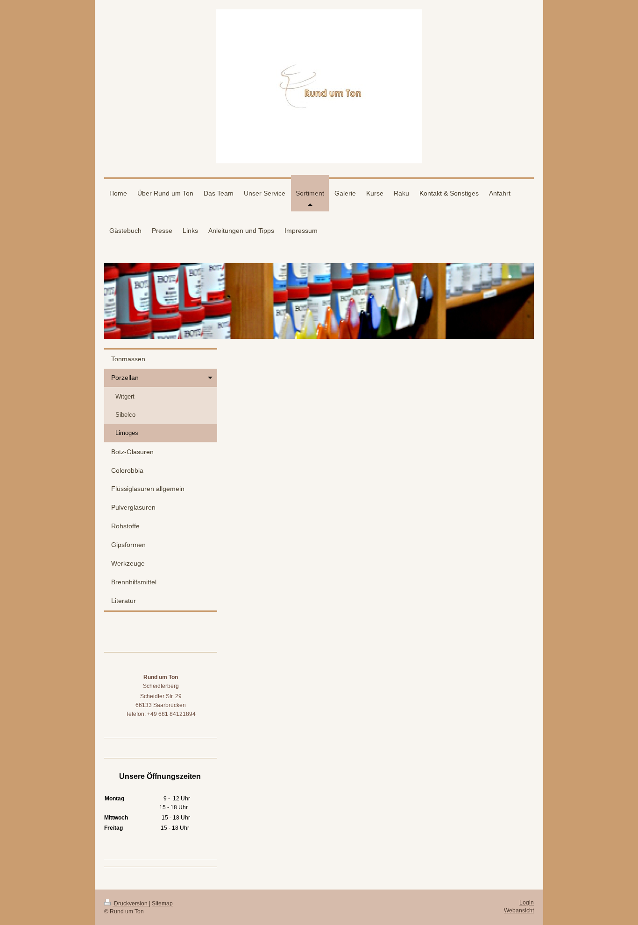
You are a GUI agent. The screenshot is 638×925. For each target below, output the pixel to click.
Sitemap (162, 903)
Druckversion (131, 903)
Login (526, 902)
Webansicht (519, 910)
